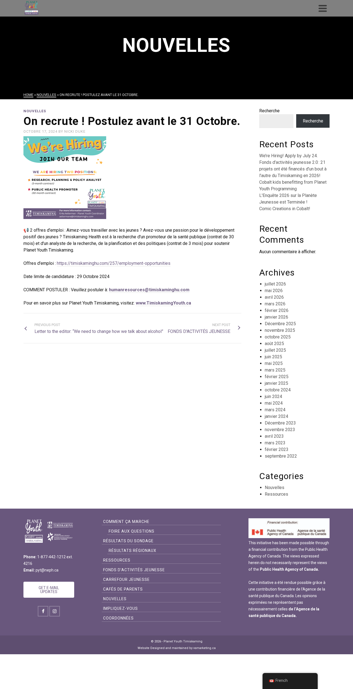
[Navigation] (323, 8)
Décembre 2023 (280, 423)
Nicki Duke (74, 131)
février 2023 (276, 449)
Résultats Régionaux (132, 550)
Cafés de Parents (123, 589)
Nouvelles (34, 111)
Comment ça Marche (126, 521)
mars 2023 (275, 442)
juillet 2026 (275, 284)
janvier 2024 (276, 416)
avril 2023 (274, 436)
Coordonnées (118, 618)
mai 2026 (274, 290)
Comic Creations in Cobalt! (284, 208)
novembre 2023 (280, 429)
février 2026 (276, 310)
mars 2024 (275, 409)
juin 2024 (273, 396)
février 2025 (276, 376)
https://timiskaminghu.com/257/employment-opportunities (113, 263)
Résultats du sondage (128, 541)
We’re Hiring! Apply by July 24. (288, 155)
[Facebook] (43, 611)
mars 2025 (275, 370)
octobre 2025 (278, 337)
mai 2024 (274, 403)
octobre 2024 (278, 389)
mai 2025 (274, 363)
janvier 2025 (276, 383)
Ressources (276, 494)
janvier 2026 (276, 317)
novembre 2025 (280, 330)
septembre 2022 (281, 456)
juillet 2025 (275, 350)
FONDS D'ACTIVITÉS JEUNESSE (134, 570)
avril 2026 (274, 297)
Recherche (269, 110)
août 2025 (274, 343)
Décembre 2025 (280, 323)
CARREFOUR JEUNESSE (126, 579)
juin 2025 (273, 356)
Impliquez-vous (120, 608)
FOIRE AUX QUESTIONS (131, 531)
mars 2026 (275, 303)
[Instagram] (54, 611)
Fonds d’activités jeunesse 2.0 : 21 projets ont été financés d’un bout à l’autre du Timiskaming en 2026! (293, 169)
